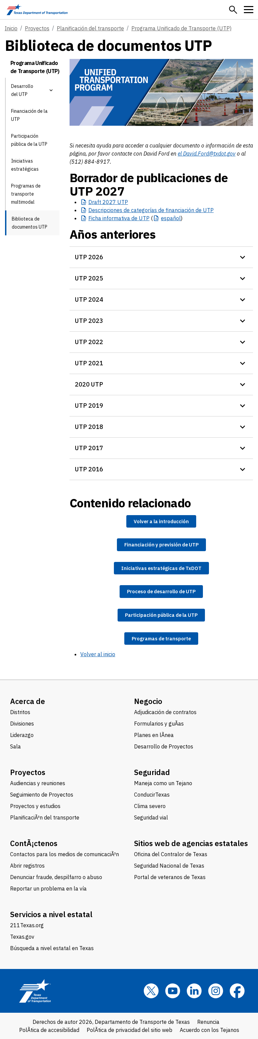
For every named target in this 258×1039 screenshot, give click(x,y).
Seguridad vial (151, 817)
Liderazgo (22, 735)
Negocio (148, 701)
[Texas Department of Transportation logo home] (37, 9)
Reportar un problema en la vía (48, 888)
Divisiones (22, 723)
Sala (15, 746)
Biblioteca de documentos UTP (29, 223)
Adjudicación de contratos (165, 712)
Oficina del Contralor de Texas (170, 854)
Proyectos (37, 28)
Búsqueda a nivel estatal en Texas (52, 948)
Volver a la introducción (161, 521)
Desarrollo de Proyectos (163, 746)
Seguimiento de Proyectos (41, 794)
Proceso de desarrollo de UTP (161, 591)
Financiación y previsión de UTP (161, 544)
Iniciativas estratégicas (25, 165)
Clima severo (150, 806)
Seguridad (152, 772)
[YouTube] (172, 990)
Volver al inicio (97, 654)
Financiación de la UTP (29, 115)
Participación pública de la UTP (29, 140)
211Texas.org (27, 925)
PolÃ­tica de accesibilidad (49, 1030)
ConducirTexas (152, 794)
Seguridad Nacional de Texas (169, 865)
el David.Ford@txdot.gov (206, 153)
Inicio (11, 28)
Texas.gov (22, 936)
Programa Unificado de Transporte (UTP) (181, 28)
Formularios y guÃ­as (159, 723)
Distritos (20, 712)
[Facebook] (237, 990)
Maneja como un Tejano (163, 783)
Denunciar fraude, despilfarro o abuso (56, 877)
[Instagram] (215, 990)
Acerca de (27, 701)
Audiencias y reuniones (37, 783)
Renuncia (208, 1021)
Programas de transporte (161, 638)
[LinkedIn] (194, 990)
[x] (151, 990)
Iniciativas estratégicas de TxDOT (161, 568)
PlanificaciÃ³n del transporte (44, 817)
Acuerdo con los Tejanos (209, 1030)
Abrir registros (27, 865)
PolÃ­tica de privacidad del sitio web (129, 1030)
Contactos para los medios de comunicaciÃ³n (64, 854)
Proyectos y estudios (35, 806)
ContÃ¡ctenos (33, 843)
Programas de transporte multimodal (26, 194)
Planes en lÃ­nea (154, 735)
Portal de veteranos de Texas (170, 877)
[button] (233, 9)
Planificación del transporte (90, 28)
